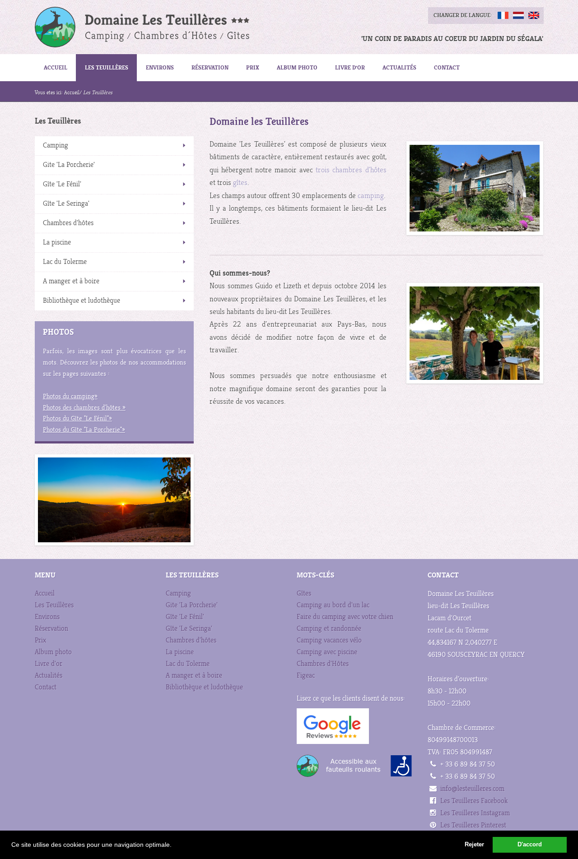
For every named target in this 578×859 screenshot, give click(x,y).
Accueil (55, 67)
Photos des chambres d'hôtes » (84, 407)
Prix (252, 67)
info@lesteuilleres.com (472, 789)
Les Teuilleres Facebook (474, 801)
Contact (447, 67)
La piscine (57, 242)
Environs (160, 67)
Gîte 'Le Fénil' (62, 184)
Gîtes (304, 593)
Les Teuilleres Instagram (475, 813)
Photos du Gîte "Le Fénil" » (77, 418)
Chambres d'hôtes (68, 223)
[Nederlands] (518, 15)
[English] (533, 15)
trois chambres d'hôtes (351, 170)
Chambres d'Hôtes (323, 664)
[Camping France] (475, 188)
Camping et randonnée (329, 628)
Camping (55, 145)
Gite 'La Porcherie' (69, 165)
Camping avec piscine (327, 652)
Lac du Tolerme (65, 262)
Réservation (209, 67)
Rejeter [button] (474, 844)
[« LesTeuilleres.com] (134, 27)
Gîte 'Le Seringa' (66, 203)
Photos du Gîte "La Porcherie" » (84, 430)
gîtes (240, 182)
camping (371, 195)
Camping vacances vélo (329, 640)
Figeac (306, 675)
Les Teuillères (106, 67)
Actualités (399, 67)
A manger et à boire (71, 281)
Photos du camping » (70, 396)
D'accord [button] (529, 844)
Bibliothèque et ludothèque (81, 300)
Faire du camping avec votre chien (345, 617)
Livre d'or (350, 67)
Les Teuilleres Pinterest (473, 825)
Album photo (297, 67)
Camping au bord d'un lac (333, 605)
